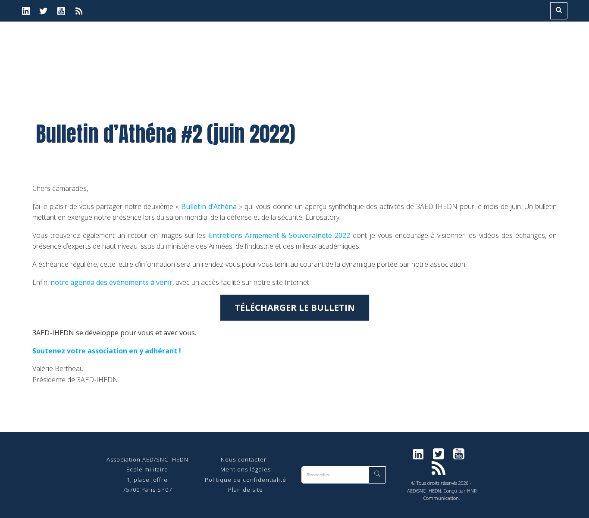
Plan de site (245, 489)
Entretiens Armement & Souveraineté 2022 (280, 235)
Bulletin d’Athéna (209, 206)
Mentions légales (245, 469)
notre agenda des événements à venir (111, 282)
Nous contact (240, 459)
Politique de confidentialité (245, 480)
